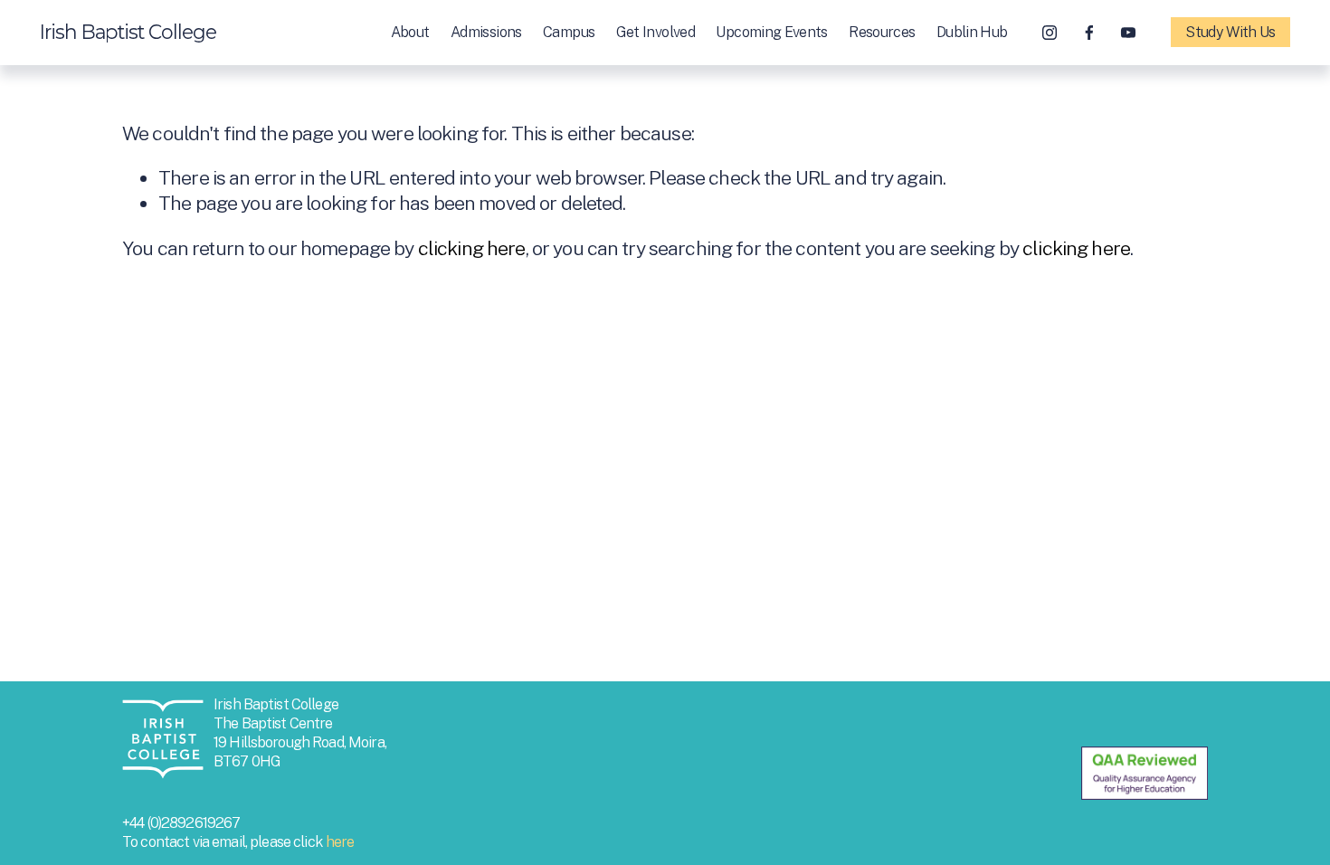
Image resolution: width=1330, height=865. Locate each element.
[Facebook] (1089, 33)
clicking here (472, 248)
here (340, 842)
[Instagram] (1049, 33)
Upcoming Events (771, 32)
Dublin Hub (972, 32)
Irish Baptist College (127, 31)
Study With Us (1230, 32)
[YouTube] (1128, 33)
